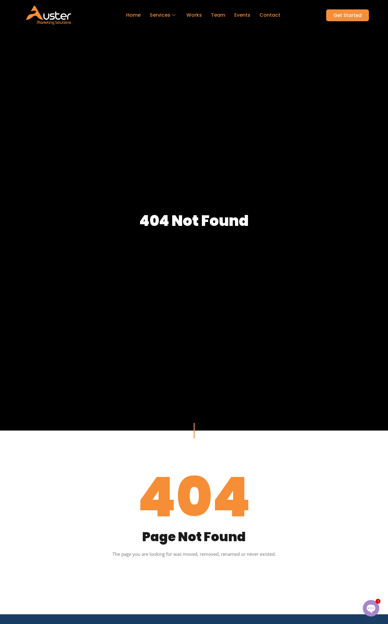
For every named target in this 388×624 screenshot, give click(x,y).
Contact (269, 15)
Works (194, 15)
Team (218, 15)
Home (133, 15)
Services (160, 15)
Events (242, 15)
